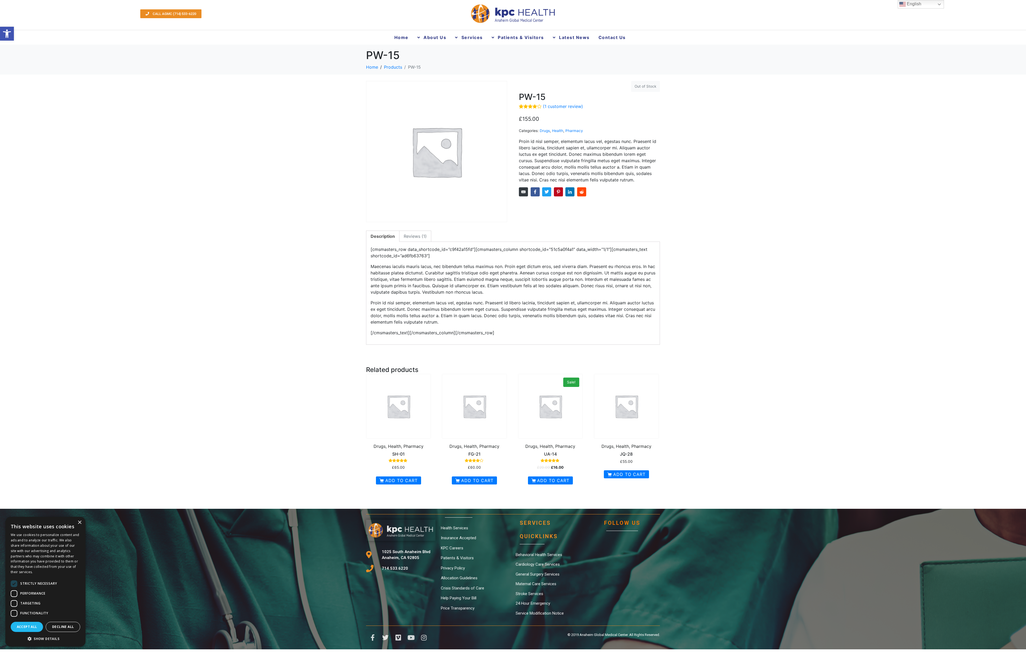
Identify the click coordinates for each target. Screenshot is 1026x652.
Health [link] (557, 131)
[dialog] (45, 582)
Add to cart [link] (401, 480)
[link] (7, 34)
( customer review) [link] (563, 106)
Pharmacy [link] (574, 131)
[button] (45, 638)
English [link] (913, 4)
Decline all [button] (63, 626)
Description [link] (383, 236)
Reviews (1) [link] (415, 236)
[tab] (382, 236)
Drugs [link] (545, 131)
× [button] (79, 523)
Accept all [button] (27, 626)
